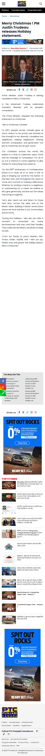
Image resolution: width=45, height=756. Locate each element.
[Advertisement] (22, 346)
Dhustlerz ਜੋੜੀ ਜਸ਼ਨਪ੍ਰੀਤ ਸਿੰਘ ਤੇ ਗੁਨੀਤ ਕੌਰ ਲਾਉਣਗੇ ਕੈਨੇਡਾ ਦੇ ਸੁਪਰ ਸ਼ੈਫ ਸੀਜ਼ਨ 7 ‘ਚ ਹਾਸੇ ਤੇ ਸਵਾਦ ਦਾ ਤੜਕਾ (29, 484)
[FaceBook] (20, 89)
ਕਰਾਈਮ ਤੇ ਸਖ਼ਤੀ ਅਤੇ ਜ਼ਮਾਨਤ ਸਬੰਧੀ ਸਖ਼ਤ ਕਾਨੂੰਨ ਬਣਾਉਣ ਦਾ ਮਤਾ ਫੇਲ (29, 507)
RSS (18, 745)
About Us (5, 739)
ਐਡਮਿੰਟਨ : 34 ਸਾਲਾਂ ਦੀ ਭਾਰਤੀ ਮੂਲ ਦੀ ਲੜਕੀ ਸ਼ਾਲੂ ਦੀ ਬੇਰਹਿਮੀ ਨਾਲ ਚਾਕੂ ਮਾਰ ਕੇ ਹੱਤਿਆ (29, 558)
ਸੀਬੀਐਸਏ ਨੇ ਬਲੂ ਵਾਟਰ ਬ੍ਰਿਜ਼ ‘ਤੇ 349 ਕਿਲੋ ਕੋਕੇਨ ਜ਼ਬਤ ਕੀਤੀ (30, 618)
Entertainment (35, 10)
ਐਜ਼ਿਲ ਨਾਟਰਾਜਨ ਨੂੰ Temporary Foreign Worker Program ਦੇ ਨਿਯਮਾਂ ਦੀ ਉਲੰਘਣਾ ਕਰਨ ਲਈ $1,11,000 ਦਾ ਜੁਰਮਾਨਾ (29, 534)
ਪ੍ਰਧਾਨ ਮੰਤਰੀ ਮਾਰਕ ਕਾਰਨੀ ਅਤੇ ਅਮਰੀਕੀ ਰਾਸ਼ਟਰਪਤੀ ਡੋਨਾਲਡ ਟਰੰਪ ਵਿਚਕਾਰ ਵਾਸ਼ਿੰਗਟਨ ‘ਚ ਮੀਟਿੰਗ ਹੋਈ (29, 520)
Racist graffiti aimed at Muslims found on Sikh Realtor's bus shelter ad (32, 396)
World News (6, 725)
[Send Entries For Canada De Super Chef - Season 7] (9, 595)
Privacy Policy (23, 742)
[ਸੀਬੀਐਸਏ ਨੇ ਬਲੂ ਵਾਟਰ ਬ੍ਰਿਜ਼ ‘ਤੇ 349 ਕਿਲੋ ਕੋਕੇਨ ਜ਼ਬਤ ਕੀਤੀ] (9, 619)
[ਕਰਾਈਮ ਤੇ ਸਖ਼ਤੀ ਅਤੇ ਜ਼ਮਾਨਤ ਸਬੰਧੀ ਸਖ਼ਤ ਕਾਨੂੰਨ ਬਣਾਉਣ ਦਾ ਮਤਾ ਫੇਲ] (9, 509)
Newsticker (14, 16)
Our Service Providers (18, 739)
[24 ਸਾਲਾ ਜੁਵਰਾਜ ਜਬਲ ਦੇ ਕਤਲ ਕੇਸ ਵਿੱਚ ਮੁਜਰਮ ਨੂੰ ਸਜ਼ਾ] (9, 546)
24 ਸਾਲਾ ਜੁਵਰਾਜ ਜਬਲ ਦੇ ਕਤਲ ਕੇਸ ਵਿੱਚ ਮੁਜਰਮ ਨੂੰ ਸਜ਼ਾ (29, 544)
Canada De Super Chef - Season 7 (30, 605)
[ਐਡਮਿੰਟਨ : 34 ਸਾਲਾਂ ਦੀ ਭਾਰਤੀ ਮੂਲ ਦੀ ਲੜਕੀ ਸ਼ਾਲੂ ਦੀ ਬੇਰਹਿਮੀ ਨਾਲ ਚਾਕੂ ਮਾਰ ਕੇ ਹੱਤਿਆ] (9, 559)
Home (4, 16)
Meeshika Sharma (18, 48)
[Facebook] (37, 731)
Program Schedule (9, 742)
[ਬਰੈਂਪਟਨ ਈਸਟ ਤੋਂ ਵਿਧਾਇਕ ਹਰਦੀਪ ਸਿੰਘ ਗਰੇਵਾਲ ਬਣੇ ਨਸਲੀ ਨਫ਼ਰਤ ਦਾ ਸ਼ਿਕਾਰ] (9, 571)
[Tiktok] (4, 734)
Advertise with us (8, 745)
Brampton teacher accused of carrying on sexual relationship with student (12, 396)
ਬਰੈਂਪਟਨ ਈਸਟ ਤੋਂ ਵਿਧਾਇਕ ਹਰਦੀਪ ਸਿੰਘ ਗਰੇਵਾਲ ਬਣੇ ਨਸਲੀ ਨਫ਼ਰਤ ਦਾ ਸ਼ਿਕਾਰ (29, 569)
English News (26, 725)
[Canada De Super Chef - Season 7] (9, 607)
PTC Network (22, 753)
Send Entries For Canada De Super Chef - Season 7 (28, 593)
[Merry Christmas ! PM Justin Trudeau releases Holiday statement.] (22, 70)
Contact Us (34, 742)
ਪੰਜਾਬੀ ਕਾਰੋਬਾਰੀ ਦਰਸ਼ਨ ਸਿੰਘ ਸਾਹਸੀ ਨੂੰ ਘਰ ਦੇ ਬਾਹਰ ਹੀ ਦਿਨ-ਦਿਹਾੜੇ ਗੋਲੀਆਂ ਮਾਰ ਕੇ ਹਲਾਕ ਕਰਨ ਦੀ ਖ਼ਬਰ (30, 496)
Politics (5, 10)
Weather (16, 725)
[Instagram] (8, 734)
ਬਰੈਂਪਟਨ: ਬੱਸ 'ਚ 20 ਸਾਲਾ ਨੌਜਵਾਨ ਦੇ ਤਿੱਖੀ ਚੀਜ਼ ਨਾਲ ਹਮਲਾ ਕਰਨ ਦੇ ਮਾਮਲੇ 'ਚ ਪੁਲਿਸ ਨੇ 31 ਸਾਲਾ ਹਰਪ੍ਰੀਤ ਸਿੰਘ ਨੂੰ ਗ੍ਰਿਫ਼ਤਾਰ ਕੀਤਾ (29, 582)
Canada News (18, 10)
